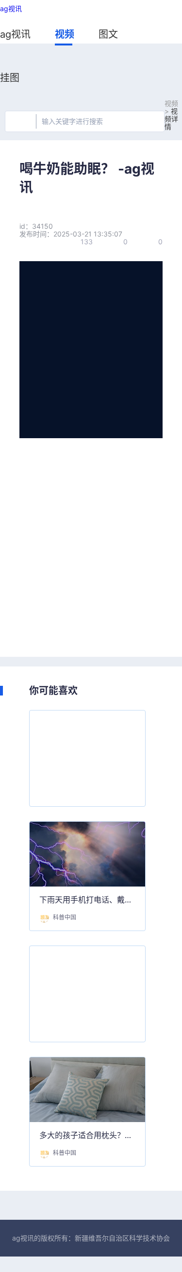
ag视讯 (11, 9)
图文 (108, 34)
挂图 (9, 78)
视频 (64, 34)
